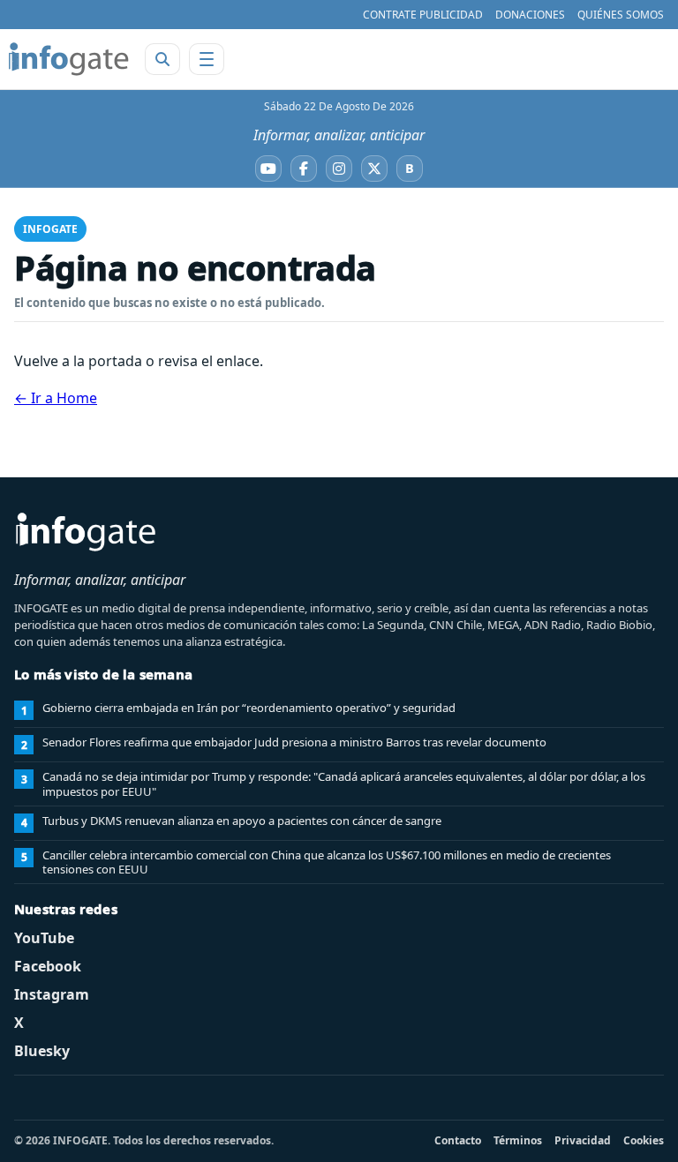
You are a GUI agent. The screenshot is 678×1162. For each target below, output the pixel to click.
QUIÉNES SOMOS (620, 14)
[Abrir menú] (206, 59)
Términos (517, 1140)
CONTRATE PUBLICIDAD (423, 14)
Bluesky (42, 1051)
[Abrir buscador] (162, 59)
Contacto (457, 1140)
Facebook (47, 966)
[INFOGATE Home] (69, 59)
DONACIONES (530, 14)
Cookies (643, 1140)
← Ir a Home (55, 398)
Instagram (51, 994)
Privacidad (582, 1140)
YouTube (44, 938)
